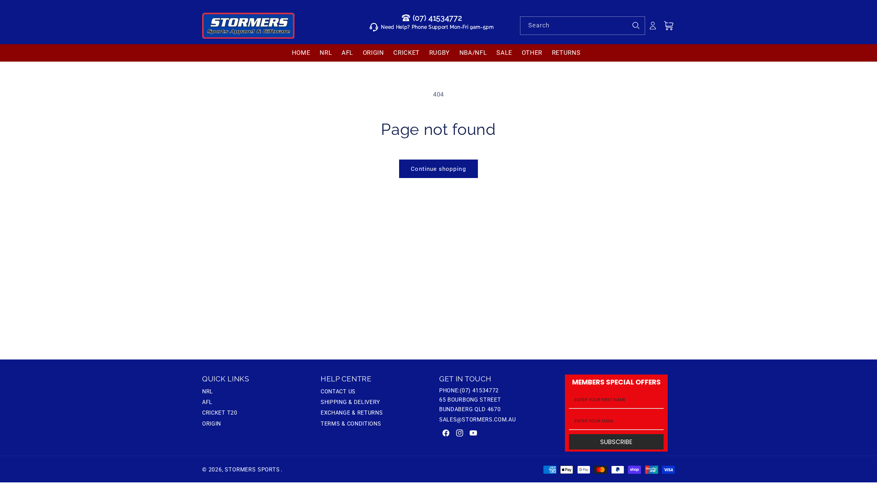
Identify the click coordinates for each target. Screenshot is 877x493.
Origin (211, 423)
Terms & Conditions (351, 423)
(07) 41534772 (437, 17)
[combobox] (582, 26)
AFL (207, 402)
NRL (207, 392)
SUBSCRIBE (616, 442)
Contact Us (338, 392)
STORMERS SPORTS (252, 469)
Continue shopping (438, 168)
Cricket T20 (219, 412)
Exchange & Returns (352, 412)
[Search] (636, 25)
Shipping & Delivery (350, 402)
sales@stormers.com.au (477, 419)
